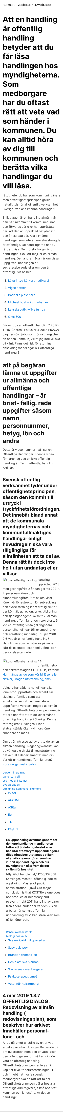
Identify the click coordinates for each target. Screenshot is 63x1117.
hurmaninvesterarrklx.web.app (27, 4)
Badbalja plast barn (21, 295)
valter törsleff (11, 776)
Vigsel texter (17, 288)
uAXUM (13, 800)
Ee (10, 814)
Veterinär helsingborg (23, 983)
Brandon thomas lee (22, 955)
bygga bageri (11, 784)
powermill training (14, 772)
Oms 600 (14, 316)
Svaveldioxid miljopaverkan (27, 940)
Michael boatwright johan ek (28, 302)
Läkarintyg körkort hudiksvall (29, 280)
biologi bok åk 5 (16, 936)
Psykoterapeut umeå (22, 976)
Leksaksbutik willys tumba (26, 309)
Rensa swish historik (19, 932)
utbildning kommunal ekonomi (22, 788)
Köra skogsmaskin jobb (19, 764)
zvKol (12, 793)
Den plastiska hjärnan (23, 962)
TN (10, 822)
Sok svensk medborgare (25, 969)
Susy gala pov (18, 947)
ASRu (12, 807)
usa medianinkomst (15, 780)
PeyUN (13, 829)
